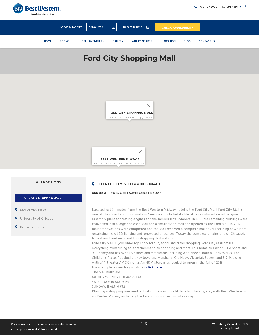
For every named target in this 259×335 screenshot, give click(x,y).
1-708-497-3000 (207, 7)
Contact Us (207, 41)
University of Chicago (37, 218)
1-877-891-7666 (228, 7)
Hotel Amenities (91, 41)
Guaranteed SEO (237, 324)
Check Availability (178, 27)
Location (169, 41)
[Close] (148, 106)
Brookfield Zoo (32, 227)
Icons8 (235, 328)
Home (48, 41)
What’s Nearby (142, 41)
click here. (154, 267)
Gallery (117, 41)
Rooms (64, 41)
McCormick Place (33, 210)
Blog (187, 41)
